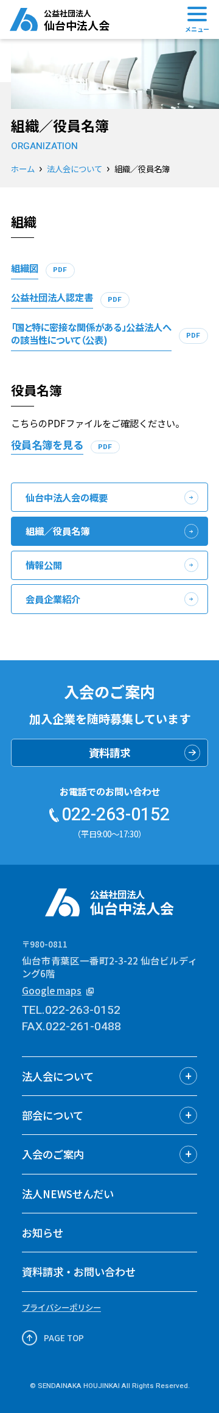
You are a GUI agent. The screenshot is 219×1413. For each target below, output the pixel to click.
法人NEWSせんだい (68, 1193)
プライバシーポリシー (61, 1307)
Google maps (52, 990)
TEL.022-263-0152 (71, 1010)
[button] (109, 1076)
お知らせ (42, 1232)
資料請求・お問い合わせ (79, 1271)
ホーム (23, 169)
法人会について (74, 169)
